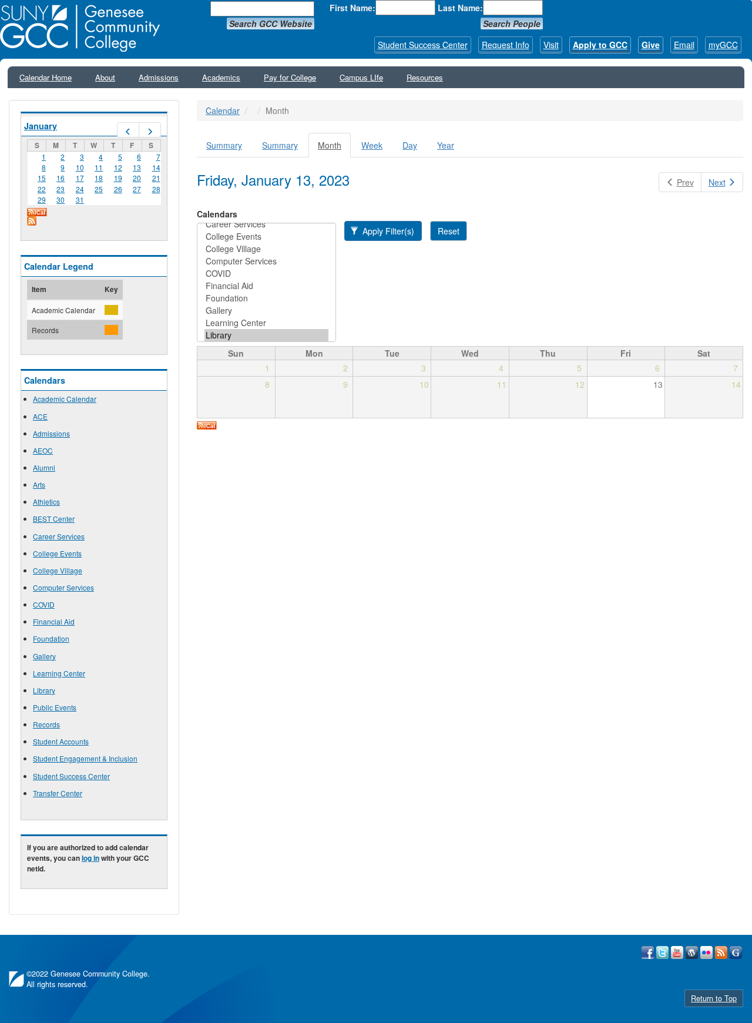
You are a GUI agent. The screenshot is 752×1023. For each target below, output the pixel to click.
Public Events (54, 707)
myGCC (723, 45)
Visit (551, 45)
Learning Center (59, 673)
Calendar (223, 110)
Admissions (159, 77)
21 (156, 178)
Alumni (44, 467)
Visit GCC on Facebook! (648, 952)
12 (118, 167)
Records (46, 724)
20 (137, 178)
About (105, 77)
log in (90, 858)
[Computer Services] (266, 261)
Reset (448, 231)
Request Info (505, 45)
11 (99, 167)
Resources (425, 77)
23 (60, 189)
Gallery (44, 656)
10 (80, 167)
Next (717, 182)
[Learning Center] (266, 323)
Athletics (46, 502)
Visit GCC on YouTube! (677, 952)
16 (60, 178)
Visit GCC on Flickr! (706, 952)
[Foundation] (266, 298)
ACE (40, 416)
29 (42, 199)
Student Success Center (423, 45)
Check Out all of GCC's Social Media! (736, 952)
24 (80, 189)
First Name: (352, 8)
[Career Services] (266, 224)
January (40, 126)
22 (42, 189)
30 (60, 199)
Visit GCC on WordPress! (692, 952)
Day (409, 145)
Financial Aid (54, 621)
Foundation (51, 638)
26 (118, 189)
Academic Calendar (64, 399)
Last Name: (460, 8)
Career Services (59, 536)
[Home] (84, 28)
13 (137, 167)
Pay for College (290, 77)
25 (99, 189)
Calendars (217, 214)
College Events (57, 553)
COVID (44, 604)
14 (156, 167)
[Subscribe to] (94, 221)
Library (44, 690)
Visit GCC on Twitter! (662, 952)
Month (334, 148)
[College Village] (266, 249)
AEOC (43, 450)
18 (99, 178)
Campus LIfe (361, 77)
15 (42, 178)
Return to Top (714, 998)
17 (80, 178)
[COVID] (266, 273)
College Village (57, 570)
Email (684, 45)
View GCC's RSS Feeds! (721, 952)
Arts (39, 484)
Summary (224, 145)
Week (371, 145)
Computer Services (63, 587)
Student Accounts (61, 741)
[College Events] (266, 236)
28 (156, 189)
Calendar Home (45, 77)
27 (137, 189)
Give (651, 45)
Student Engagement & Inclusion (85, 758)
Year (445, 145)
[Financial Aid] (266, 286)
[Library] (266, 335)
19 (118, 178)
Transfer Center (57, 793)
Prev (685, 182)
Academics (221, 77)
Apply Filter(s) (387, 231)
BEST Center (54, 519)
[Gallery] (266, 310)
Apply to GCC (600, 45)
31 (80, 199)
